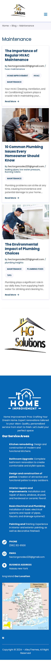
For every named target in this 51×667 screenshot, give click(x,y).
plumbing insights (14, 262)
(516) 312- (14, 545)
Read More (11, 101)
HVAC (37, 75)
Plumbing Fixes (35, 269)
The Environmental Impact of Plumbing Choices (22, 249)
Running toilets (13, 171)
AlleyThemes (32, 649)
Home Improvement (17, 75)
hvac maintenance (15, 69)
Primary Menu (45, 14)
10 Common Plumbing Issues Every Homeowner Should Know (24, 153)
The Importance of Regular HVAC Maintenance (21, 55)
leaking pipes (12, 169)
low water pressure (30, 169)
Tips (9, 275)
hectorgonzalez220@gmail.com (26, 66)
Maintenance (14, 82)
